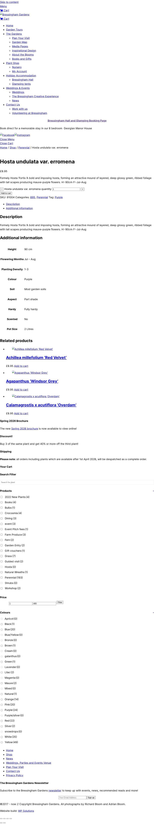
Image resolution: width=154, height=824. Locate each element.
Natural (11, 693)
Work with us (20, 108)
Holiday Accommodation (21, 75)
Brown (10, 645)
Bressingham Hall (22, 79)
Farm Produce (15, 534)
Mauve (11, 683)
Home (9, 25)
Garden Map (19, 42)
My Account (19, 71)
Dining (10, 518)
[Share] (7, 818)
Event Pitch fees (16, 529)
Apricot (11, 618)
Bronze (11, 640)
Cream (11, 650)
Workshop (13, 588)
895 (32, 197)
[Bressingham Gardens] (14, 14)
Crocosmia (13, 513)
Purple (59, 197)
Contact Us (13, 104)
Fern (9, 539)
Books (10, 502)
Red (10, 720)
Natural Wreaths (16, 572)
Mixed (10, 688)
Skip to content (9, 2)
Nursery (17, 67)
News (15, 100)
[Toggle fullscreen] (4, 818)
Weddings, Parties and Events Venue (28, 762)
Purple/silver (14, 715)
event (10, 523)
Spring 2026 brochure (24, 428)
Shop (13, 147)
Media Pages (20, 46)
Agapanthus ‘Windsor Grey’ (32, 381)
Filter (60, 602)
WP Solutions (26, 810)
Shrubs (11, 583)
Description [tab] (13, 204)
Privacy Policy (14, 775)
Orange (12, 699)
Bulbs (10, 507)
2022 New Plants (17, 497)
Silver (10, 726)
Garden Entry (15, 545)
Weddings (18, 92)
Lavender (12, 667)
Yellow (11, 742)
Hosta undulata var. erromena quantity (27, 189)
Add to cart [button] (21, 365)
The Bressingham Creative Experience (35, 96)
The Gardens (14, 33)
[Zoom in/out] (1, 818)
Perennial (24, 147)
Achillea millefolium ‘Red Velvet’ (36, 357)
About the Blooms (23, 54)
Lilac (9, 672)
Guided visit (14, 561)
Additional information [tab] (19, 208)
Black (10, 623)
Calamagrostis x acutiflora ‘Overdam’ (41, 405)
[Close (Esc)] (10, 818)
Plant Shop (12, 63)
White (11, 736)
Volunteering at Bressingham (29, 113)
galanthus (12, 656)
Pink (10, 704)
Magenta (12, 677)
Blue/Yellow (14, 634)
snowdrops (13, 731)
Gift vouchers (15, 550)
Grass (10, 556)
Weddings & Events (18, 88)
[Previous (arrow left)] (1, 822)
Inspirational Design (24, 50)
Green (10, 661)
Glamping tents (21, 83)
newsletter (55, 790)
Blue (10, 629)
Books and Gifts (21, 58)
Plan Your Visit (21, 38)
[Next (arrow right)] (4, 822)
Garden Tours (14, 29)
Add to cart (6, 193)
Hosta (10, 566)
